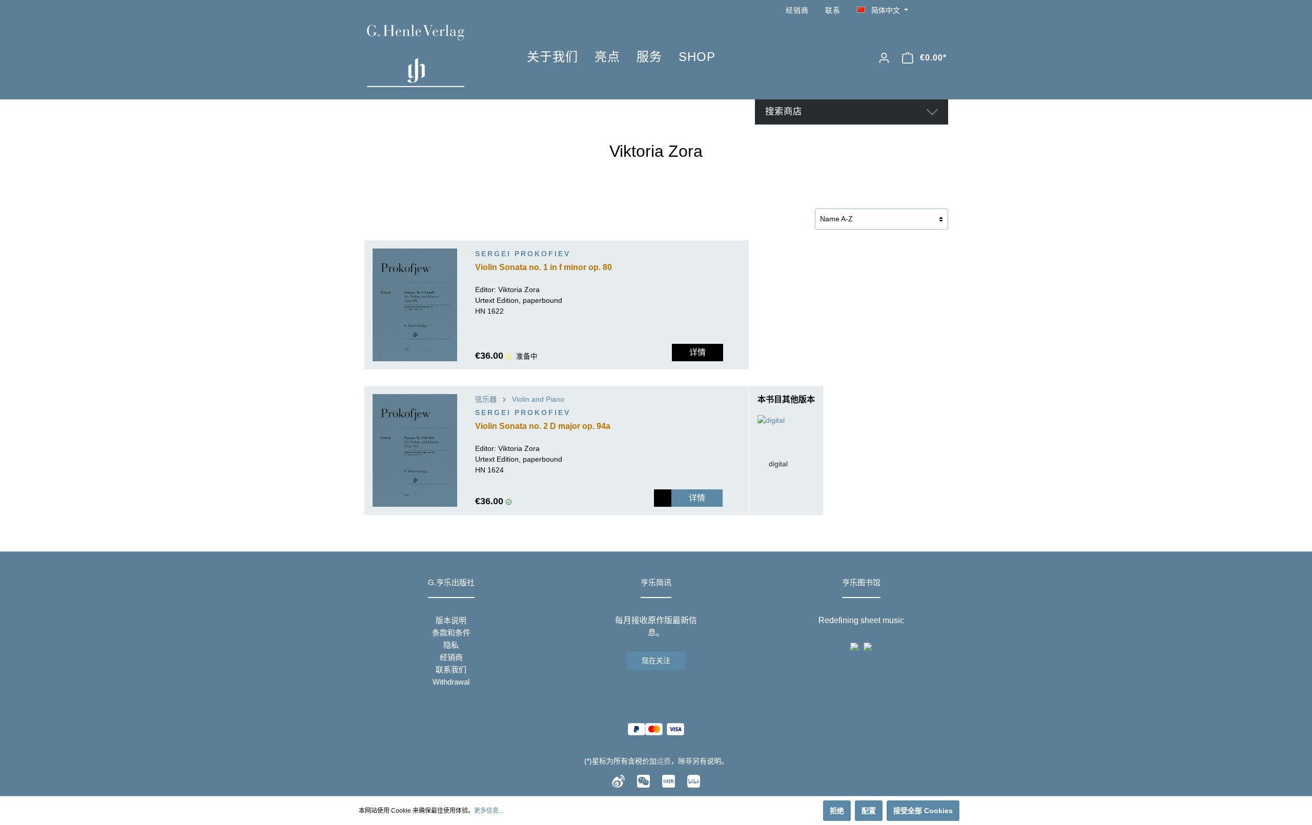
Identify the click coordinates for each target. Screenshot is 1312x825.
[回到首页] (431, 56)
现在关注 (656, 660)
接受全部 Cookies (923, 811)
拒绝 (837, 811)
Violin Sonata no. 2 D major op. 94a (542, 426)
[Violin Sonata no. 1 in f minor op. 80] (415, 305)
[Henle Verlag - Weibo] (618, 780)
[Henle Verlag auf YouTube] (928, 10)
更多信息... (488, 810)
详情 (697, 352)
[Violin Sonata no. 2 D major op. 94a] (415, 450)
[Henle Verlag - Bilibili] (693, 780)
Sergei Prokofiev (522, 254)
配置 (869, 811)
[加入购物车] (662, 498)
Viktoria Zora (519, 289)
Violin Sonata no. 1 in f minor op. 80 (543, 267)
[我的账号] (884, 58)
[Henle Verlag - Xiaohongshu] (668, 780)
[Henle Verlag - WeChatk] (643, 780)
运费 (664, 761)
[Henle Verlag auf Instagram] (942, 10)
